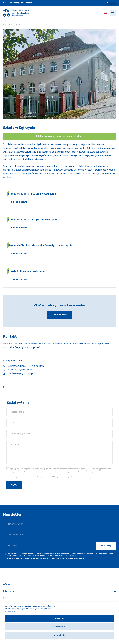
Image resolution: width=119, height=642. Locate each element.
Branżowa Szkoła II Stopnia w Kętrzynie (32, 219)
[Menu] (113, 13)
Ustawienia (59, 635)
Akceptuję (59, 618)
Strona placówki (19, 202)
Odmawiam (59, 627)
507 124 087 (27, 370)
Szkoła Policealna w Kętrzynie (26, 271)
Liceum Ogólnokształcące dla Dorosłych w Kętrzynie (40, 245)
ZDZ (4, 24)
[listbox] (59, 524)
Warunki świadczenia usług (80, 477)
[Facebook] (4, 598)
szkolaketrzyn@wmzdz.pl (20, 373)
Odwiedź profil (59, 315)
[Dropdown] (105, 13)
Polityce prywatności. (17, 472)
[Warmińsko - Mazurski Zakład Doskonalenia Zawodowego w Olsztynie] (13, 13)
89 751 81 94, (14, 370)
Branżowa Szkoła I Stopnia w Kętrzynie (32, 194)
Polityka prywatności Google (61, 477)
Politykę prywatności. (92, 472)
